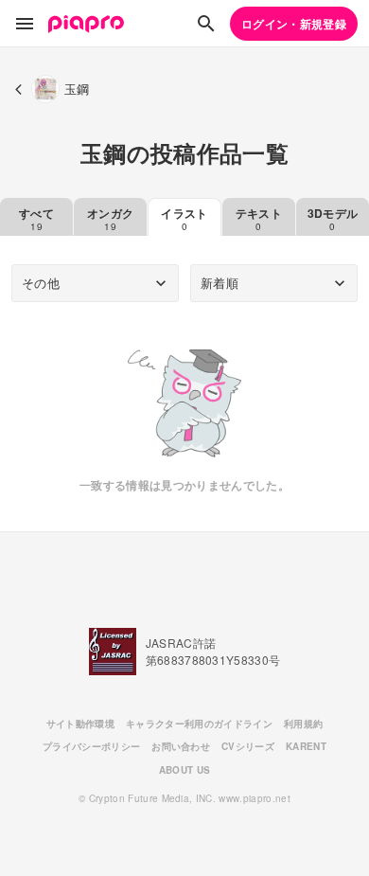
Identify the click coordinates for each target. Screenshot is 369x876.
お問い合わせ (180, 746)
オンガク (110, 219)
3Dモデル (333, 219)
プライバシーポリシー (91, 746)
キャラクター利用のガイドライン (199, 723)
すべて (36, 219)
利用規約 (303, 723)
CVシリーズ (247, 746)
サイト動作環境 (80, 723)
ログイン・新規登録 (293, 23)
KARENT (306, 746)
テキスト (259, 219)
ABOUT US (185, 770)
